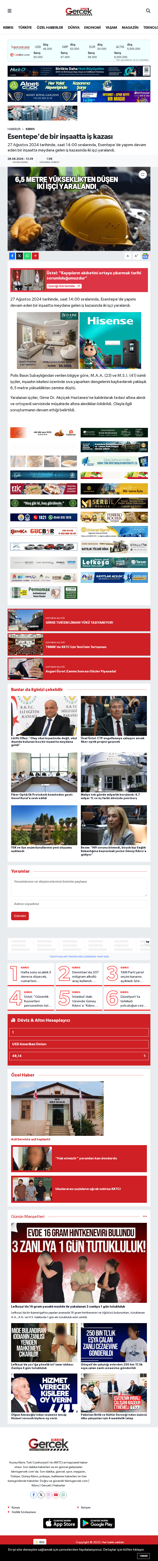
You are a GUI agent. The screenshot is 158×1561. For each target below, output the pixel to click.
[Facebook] (33, 1495)
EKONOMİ (92, 28)
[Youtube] (55, 1495)
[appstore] (60, 1523)
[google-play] (97, 1523)
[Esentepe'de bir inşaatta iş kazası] (79, 209)
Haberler (14, 129)
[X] (41, 1495)
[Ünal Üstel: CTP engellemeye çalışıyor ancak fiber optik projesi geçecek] (114, 715)
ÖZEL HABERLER (50, 28)
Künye (16, 1507)
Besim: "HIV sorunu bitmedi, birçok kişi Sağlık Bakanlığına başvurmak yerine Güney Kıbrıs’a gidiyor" (113, 851)
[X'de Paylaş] (19, 256)
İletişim (86, 1507)
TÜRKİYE (25, 28)
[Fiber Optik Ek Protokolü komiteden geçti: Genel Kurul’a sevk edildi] (44, 772)
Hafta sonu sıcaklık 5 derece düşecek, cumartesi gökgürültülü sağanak (36, 977)
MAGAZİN (130, 28)
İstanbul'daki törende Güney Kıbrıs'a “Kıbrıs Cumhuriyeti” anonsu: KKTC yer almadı (85, 1001)
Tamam (143, 1556)
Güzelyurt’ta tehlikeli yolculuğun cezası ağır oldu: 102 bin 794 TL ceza (134, 1001)
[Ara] (148, 11)
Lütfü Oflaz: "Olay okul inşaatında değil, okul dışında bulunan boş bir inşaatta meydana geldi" (44, 742)
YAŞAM (111, 28)
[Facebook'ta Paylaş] (12, 256)
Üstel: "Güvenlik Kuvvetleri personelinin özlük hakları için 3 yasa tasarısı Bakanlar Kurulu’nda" (38, 1001)
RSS (41, 1542)
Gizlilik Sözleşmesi (24, 1512)
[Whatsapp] (63, 1495)
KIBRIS (8, 28)
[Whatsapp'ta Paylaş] (27, 256)
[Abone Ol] (145, 256)
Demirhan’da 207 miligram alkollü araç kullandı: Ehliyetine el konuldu (85, 977)
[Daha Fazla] (35, 256)
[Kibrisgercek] (79, 11)
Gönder (20, 916)
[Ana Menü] (10, 11)
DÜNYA (73, 28)
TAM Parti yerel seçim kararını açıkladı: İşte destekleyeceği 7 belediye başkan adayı (134, 977)
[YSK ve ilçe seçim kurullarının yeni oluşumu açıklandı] (44, 825)
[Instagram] (48, 1495)
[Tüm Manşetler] (145, 1216)
